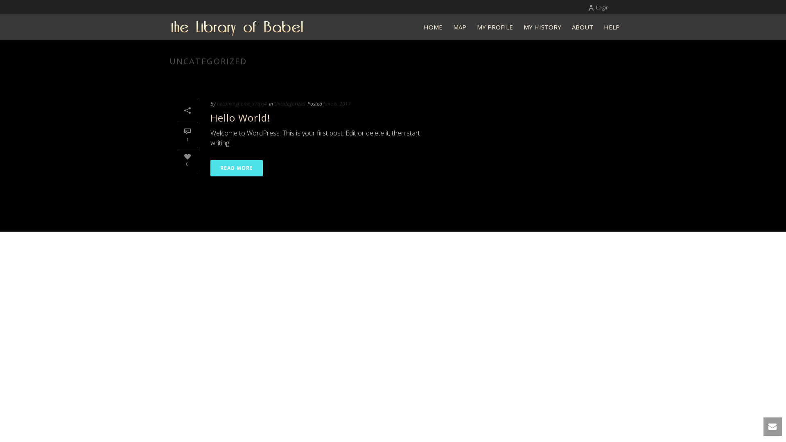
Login (602, 7)
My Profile (495, 27)
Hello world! (240, 117)
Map (459, 27)
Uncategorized (289, 103)
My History (542, 27)
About (582, 27)
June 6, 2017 (337, 103)
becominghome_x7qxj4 (242, 103)
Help (612, 27)
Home (433, 27)
